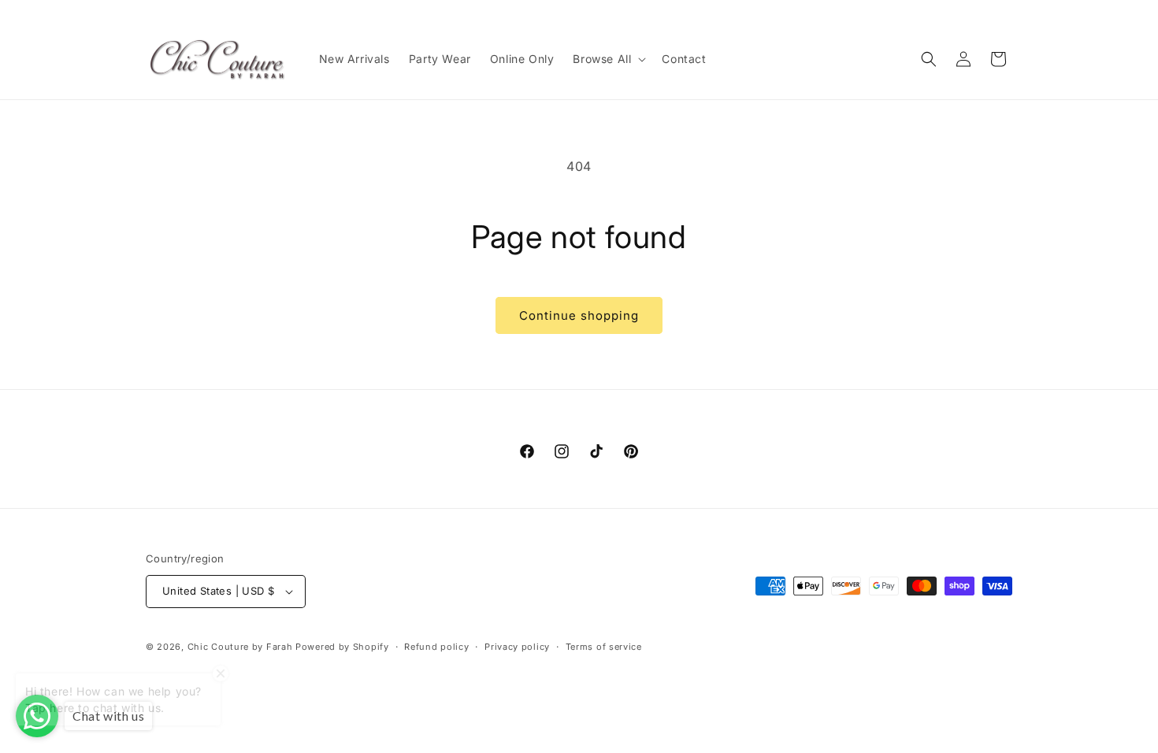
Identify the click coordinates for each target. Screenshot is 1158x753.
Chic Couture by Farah (240, 646)
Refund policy (436, 646)
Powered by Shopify (342, 646)
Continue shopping (579, 315)
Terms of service (604, 646)
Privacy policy (517, 646)
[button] (607, 59)
